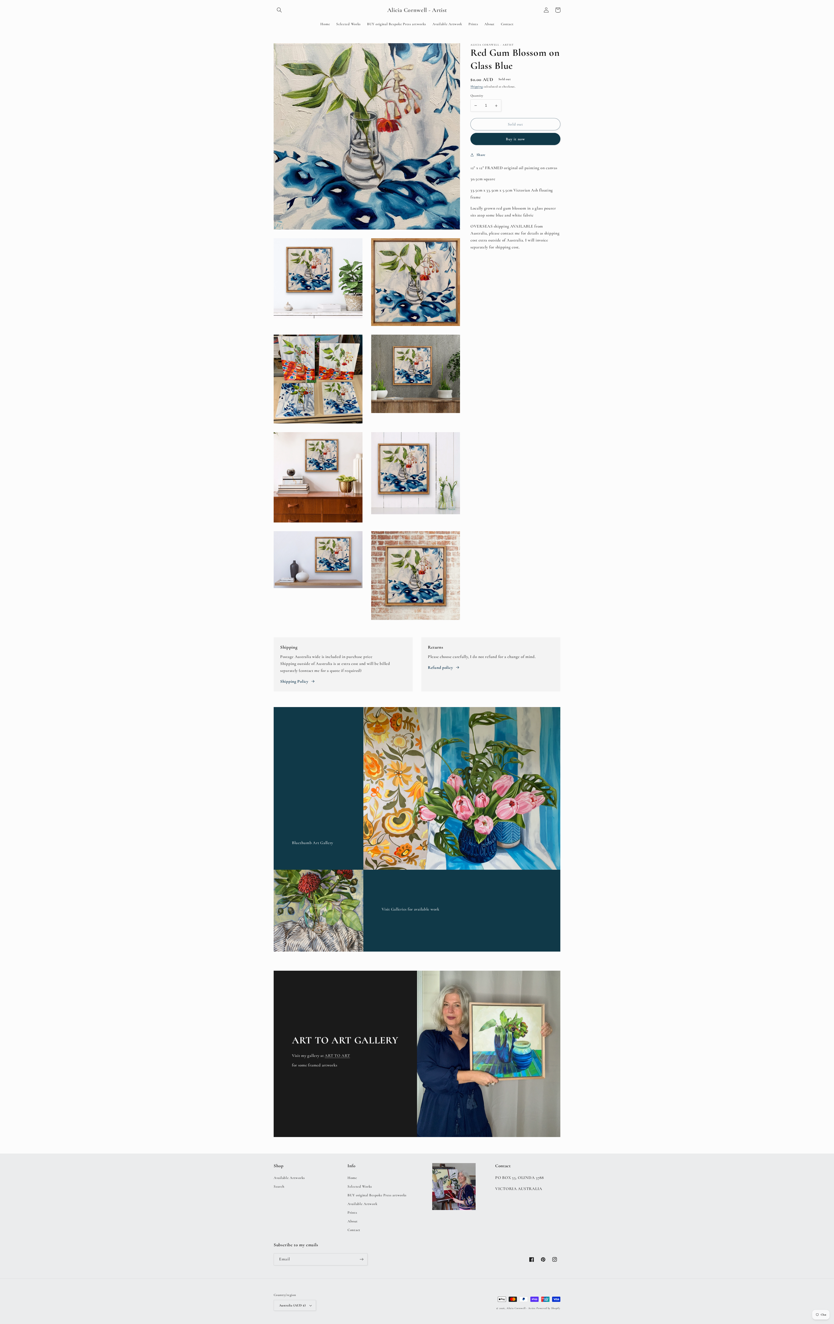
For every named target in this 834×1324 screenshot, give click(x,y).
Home (352, 1177)
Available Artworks (289, 1177)
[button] (279, 10)
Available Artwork (362, 1204)
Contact (354, 1230)
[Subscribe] (361, 1259)
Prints (352, 1212)
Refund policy (440, 667)
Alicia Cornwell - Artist (521, 1308)
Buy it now (515, 139)
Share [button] (481, 154)
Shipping (476, 87)
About (353, 1221)
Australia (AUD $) (292, 1305)
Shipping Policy (294, 681)
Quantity (476, 96)
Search (279, 1186)
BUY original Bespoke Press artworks (377, 1195)
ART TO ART (337, 1055)
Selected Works (360, 1186)
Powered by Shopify (548, 1308)
